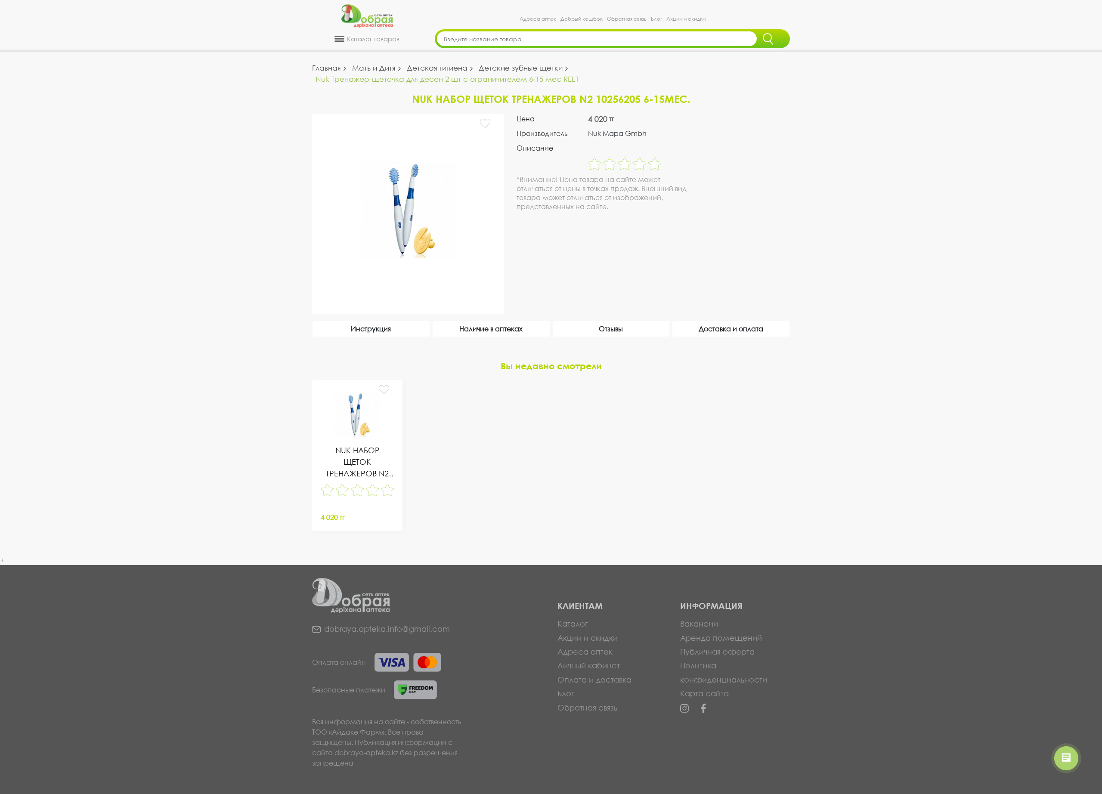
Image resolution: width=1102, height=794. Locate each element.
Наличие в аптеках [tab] (491, 328)
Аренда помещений (721, 638)
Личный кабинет (588, 665)
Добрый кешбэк (581, 18)
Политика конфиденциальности (723, 672)
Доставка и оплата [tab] (731, 328)
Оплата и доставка (594, 679)
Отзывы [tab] (611, 328)
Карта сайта (704, 693)
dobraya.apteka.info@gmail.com (387, 628)
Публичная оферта (717, 651)
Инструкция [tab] (371, 328)
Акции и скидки (686, 18)
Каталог (572, 623)
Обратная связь (627, 18)
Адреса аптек (538, 18)
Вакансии (699, 623)
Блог (656, 18)
